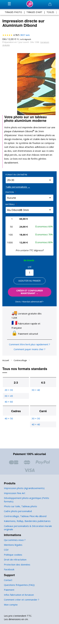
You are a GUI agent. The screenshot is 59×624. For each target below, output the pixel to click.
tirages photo (13, 12)
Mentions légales (13, 544)
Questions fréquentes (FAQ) (19, 584)
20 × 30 (9, 389)
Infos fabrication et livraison (19, 594)
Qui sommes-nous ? (14, 539)
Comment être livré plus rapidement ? (29, 344)
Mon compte (11, 604)
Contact (8, 580)
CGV (6, 549)
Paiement (9, 589)
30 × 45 (9, 395)
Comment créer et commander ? (21, 599)
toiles (50, 12)
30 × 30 (36, 418)
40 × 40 (36, 424)
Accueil (5, 360)
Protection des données (17, 564)
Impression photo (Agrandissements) (24, 488)
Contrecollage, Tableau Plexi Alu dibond (25, 516)
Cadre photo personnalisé (18, 511)
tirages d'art (34, 12)
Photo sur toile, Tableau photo (20, 506)
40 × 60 (9, 401)
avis (25, 35)
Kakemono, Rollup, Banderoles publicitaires (27, 521)
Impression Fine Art (14, 493)
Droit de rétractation (15, 559)
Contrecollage (20, 360)
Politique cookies (13, 554)
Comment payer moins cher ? (29, 349)
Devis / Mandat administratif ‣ (29, 301)
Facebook (9, 569)
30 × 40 (36, 389)
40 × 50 (9, 418)
